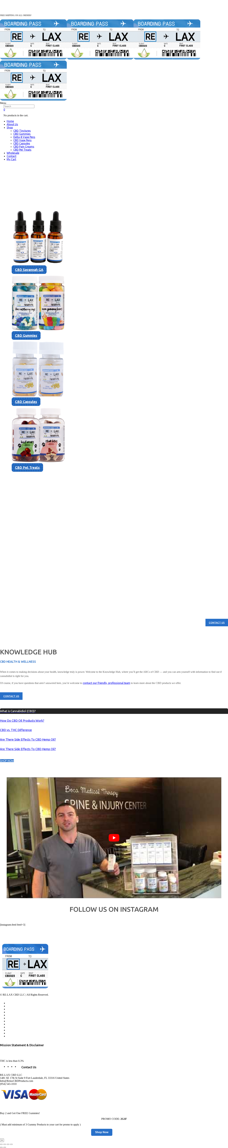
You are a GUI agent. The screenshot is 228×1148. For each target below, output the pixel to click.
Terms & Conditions (17, 1027)
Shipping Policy (14, 1030)
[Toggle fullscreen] (8, 1144)
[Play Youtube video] (114, 837)
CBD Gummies (22, 133)
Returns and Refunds (17, 1021)
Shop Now (101, 1132)
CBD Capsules (21, 143)
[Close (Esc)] (1, 1144)
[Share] (4, 1144)
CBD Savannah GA (29, 270)
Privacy (10, 1024)
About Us (12, 124)
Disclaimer (12, 1036)
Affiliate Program (15, 1006)
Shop (10, 127)
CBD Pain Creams (23, 146)
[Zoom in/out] (11, 1144)
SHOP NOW (7, 760)
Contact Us (12, 1015)
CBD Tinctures (22, 130)
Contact (11, 156)
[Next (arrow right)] (4, 1147)
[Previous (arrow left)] (1, 1147)
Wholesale (13, 152)
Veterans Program (16, 1009)
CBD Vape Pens (22, 140)
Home (10, 121)
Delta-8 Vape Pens (24, 137)
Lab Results (13, 1012)
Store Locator (14, 1018)
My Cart (11, 159)
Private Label (13, 1033)
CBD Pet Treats (22, 149)
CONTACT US (217, 622)
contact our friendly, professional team (106, 682)
